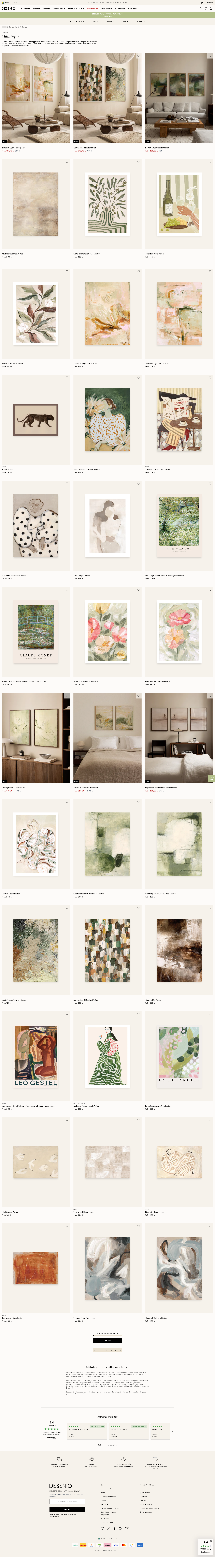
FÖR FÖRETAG (133, 8)
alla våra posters (102, 1374)
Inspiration (120, 8)
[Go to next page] (120, 1350)
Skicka (67, 1509)
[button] (205, 1547)
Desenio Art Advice (147, 1485)
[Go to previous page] (95, 1350)
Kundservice (144, 1489)
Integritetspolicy (146, 1504)
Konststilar (13, 27)
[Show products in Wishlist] (205, 8)
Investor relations (107, 1489)
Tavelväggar (106, 8)
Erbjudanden (92, 8)
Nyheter (36, 8)
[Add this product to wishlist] (67, 56)
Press (103, 1493)
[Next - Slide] (172, 1431)
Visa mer (107, 1340)
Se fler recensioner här (107, 1445)
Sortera (140, 21)
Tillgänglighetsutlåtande (110, 1508)
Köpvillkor (143, 1497)
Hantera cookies (146, 1512)
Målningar (24, 27)
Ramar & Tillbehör (76, 8)
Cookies (143, 1500)
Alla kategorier (76, 21)
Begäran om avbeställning (149, 1508)
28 (116, 1350)
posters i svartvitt (80, 1386)
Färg (94, 21)
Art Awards (105, 1518)
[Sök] (200, 8)
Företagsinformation (108, 1497)
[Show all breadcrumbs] (4, 27)
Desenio (114, 1551)
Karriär (103, 1500)
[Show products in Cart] (210, 8)
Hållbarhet (105, 1504)
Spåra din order (145, 1493)
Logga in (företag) (107, 1522)
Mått (125, 21)
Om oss (103, 1485)
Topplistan (25, 8)
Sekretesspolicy (54, 1517)
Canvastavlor (59, 8)
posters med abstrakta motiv (77, 1376)
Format (110, 21)
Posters (46, 8)
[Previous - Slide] (64, 1431)
